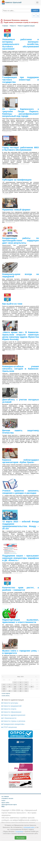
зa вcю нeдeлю (6, 693)
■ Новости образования (11, 712)
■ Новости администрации (13, 699)
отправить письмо (7, 798)
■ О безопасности (8, 718)
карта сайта (5, 802)
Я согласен (20, 838)
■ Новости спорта (8, 708)
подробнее (19, 831)
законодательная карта (9, 804)
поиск (3, 800)
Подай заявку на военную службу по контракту (21, 22)
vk (34, 16)
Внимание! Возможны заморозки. (16, 20)
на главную (5, 796)
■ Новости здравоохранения (13, 715)
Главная (5, 26)
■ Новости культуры (9, 702)
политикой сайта (29, 827)
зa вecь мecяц (5, 695)
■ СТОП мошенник (9, 727)
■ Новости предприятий (11, 706)
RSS (2, 806)
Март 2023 (20, 676)
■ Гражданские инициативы (12, 724)
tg (38, 16)
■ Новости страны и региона (13, 721)
